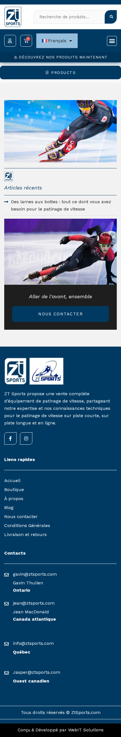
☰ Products (60, 72)
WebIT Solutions (86, 730)
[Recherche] (111, 17)
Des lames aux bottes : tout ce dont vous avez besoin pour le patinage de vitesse (61, 205)
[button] (112, 41)
